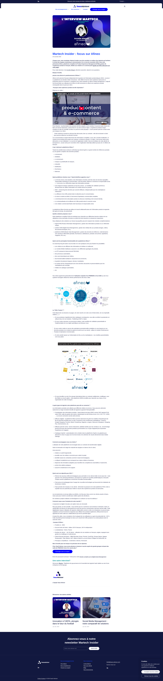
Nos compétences (66, 665)
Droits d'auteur (42, 678)
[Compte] (124, 6)
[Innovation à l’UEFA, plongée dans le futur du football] (66, 607)
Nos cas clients (88, 665)
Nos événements (88, 669)
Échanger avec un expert (63, 551)
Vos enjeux (64, 663)
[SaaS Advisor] (81, 6)
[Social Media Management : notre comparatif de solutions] (96, 607)
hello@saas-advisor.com (113, 662)
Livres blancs (87, 663)
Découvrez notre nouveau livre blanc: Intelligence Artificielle (81, 1)
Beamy (61, 563)
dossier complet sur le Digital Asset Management (93, 556)
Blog (85, 667)
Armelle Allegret (71, 70)
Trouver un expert (65, 667)
